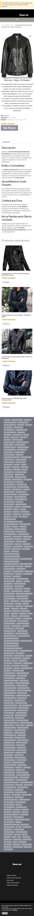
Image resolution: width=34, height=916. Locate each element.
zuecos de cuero (7, 419)
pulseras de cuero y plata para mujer (10, 494)
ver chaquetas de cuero (8, 427)
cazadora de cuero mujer (8, 789)
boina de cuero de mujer (27, 839)
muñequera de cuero (7, 546)
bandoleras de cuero (22, 841)
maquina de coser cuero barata (9, 568)
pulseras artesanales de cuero (21, 504)
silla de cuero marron (7, 469)
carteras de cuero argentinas (20, 802)
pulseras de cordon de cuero (9, 504)
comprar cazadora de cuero (8, 633)
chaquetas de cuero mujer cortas (9, 697)
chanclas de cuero (7, 762)
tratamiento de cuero (21, 432)
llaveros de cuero (19, 581)
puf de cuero (15, 516)
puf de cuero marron (7, 514)
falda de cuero (6, 613)
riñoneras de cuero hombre (21, 484)
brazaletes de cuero (25, 809)
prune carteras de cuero (23, 516)
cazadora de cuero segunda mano (10, 787)
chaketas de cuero (27, 767)
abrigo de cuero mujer (27, 846)
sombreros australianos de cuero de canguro (11, 457)
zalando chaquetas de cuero (23, 422)
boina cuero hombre (7, 841)
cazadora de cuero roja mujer (22, 787)
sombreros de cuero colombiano (9, 449)
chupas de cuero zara (23, 660)
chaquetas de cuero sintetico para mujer (11, 680)
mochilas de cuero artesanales (9, 566)
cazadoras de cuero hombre (9, 784)
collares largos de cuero (8, 655)
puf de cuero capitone (26, 514)
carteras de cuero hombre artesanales (10, 799)
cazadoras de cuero (19, 784)
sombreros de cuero (19, 454)
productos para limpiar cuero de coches (10, 524)
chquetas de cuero (7, 670)
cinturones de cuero (26, 658)
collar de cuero (6, 658)
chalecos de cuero (19, 767)
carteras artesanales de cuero (9, 807)
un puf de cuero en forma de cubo (9, 432)
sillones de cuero (7, 467)
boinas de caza (24, 834)
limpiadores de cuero (18, 588)
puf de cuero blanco (7, 516)
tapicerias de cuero (24, 437)
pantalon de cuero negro (17, 536)
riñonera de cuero (26, 489)
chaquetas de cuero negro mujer (9, 690)
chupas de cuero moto (18, 663)
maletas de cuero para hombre (18, 571)
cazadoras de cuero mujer (24, 777)
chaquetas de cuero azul (20, 725)
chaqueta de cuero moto (21, 747)
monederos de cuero (14, 551)
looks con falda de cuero (27, 573)
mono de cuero (6, 551)
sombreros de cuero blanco (19, 452)
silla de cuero (25, 469)
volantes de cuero (21, 424)
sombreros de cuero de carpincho (10, 447)
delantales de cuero (23, 613)
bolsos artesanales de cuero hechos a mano (11, 824)
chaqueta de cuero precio (8, 737)
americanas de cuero (7, 846)
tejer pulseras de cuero (14, 437)
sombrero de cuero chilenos (9, 459)
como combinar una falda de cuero (26, 650)
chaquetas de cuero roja (24, 680)
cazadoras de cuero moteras (9, 779)
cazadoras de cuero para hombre (22, 772)
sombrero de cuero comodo (26, 457)
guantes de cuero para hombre (26, 601)
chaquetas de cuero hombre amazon (10, 707)
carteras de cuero (19, 804)
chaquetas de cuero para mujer (9, 685)
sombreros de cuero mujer (8, 444)
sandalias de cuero (7, 479)
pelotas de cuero (23, 526)
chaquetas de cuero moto (8, 700)
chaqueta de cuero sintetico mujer (10, 735)
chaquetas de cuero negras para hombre (24, 690)
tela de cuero (6, 437)
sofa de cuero (23, 464)
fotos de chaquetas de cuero (9, 606)
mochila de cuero (28, 566)
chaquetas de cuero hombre (23, 707)
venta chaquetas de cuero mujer (21, 429)
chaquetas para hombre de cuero (9, 675)
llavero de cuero (26, 581)
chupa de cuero (16, 668)
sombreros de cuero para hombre (22, 442)
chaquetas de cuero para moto (22, 685)
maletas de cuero (18, 573)
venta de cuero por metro (18, 427)
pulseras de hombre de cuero (21, 491)
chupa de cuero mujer (24, 665)
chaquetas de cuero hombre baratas (25, 705)
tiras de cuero (26, 434)
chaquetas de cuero (29, 725)
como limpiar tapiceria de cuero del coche (11, 638)
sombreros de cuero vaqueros (17, 439)
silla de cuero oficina (24, 467)
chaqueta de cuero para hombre (22, 740)
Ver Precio (9, 127)
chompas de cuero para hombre (18, 670)
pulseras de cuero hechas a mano (20, 499)
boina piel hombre (7, 836)
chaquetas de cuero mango (8, 702)
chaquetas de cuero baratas (9, 725)
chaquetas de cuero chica (19, 717)
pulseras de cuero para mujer (23, 494)
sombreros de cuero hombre (20, 444)
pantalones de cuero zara (8, 529)
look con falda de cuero (16, 576)
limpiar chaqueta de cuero (19, 586)
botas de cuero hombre (16, 812)
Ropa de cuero (10, 25)
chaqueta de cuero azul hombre (20, 757)
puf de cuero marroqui (24, 511)
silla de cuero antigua (16, 469)
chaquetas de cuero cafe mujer (9, 720)
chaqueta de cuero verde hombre (19, 730)
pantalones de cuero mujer (21, 531)
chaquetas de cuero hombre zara (21, 702)
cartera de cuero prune (8, 809)
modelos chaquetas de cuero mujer (26, 563)
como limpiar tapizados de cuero (23, 635)
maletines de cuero (7, 571)
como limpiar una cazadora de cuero (10, 635)
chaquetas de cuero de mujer (22, 710)
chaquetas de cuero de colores (21, 712)
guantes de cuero (18, 603)
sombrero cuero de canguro (20, 462)
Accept (4, 913)
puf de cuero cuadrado (17, 514)
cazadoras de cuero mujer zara (9, 774)
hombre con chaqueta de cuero (22, 598)
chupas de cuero (7, 665)
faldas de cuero (6, 608)
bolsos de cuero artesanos (8, 819)
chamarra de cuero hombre (8, 767)
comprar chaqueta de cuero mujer (10, 630)
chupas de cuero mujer (8, 663)
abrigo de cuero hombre (8, 849)
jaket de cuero (27, 591)
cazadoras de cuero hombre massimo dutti (11, 782)
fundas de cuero (25, 603)
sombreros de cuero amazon (9, 454)
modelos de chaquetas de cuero (26, 558)
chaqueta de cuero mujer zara (9, 745)
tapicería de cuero (7, 439)
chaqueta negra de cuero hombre (9, 727)
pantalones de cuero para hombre (20, 529)
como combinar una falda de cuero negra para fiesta (13, 648)
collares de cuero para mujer (19, 655)
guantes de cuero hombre (8, 603)
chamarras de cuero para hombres (18, 762)
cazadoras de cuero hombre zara (21, 779)
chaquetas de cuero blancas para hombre (11, 722)
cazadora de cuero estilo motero (20, 792)
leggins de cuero (27, 588)
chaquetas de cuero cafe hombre (22, 720)
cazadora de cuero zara (28, 784)
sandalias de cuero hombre (19, 474)
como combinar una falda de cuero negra (11, 650)
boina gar (19, 836)
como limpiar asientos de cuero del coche (11, 643)
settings (15, 910)
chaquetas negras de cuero (22, 675)
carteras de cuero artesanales (24, 799)
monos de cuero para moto (17, 546)
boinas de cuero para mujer (18, 829)
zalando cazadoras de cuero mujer (10, 424)
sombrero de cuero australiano (21, 459)
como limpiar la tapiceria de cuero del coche (11, 640)
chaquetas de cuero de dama (9, 712)
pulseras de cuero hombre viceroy (20, 496)
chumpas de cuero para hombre (26, 668)
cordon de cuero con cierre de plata (23, 623)
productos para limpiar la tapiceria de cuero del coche (13, 521)
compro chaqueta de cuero (8, 628)
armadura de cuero (16, 844)
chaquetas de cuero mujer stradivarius (23, 695)
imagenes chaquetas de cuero (9, 596)
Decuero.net (23, 15)
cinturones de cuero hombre (16, 658)
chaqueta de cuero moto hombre (9, 747)
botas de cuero (24, 812)
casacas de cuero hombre (26, 794)
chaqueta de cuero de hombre (21, 752)
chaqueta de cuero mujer (20, 745)
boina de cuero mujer (7, 839)
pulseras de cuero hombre (8, 499)
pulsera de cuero (17, 506)
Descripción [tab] (6, 142)
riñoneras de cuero (7, 489)
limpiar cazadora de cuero (8, 588)
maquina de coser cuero (21, 568)
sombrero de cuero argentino (9, 462)
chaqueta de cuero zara (8, 730)
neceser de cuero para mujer (9, 541)
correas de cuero (18, 618)
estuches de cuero (14, 613)
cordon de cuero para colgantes (9, 623)
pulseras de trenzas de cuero (9, 491)
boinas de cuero (17, 834)
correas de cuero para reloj (8, 618)
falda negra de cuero (23, 608)
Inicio (3, 25)
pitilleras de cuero (7, 526)
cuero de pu (30, 613)
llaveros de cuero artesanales (9, 581)
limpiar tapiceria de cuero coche (20, 583)
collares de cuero (29, 655)
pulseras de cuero (20, 501)
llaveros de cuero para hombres (9, 578)
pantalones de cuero (7, 536)
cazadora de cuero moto (19, 789)
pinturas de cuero (15, 526)
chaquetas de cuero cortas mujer (20, 715)
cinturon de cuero (7, 660)
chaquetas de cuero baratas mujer (26, 722)
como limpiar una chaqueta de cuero (22, 633)
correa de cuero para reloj (27, 618)
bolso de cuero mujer (24, 824)
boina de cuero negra (26, 836)
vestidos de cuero (29, 424)
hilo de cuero (6, 601)
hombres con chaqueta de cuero (9, 598)
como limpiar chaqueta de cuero (26, 640)
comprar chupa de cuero (19, 628)
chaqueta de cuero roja (21, 735)
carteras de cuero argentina (9, 804)
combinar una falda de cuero (9, 653)
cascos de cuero (7, 794)
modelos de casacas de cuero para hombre (11, 561)
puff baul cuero (23, 509)
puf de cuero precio (7, 511)
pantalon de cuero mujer (27, 536)
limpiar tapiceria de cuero (8, 586)
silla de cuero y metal (15, 467)
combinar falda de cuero (20, 653)
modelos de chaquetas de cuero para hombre (11, 556)
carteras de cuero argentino (9, 802)
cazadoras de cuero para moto (9, 772)
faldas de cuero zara (19, 606)
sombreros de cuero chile (8, 452)
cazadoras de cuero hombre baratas (27, 782)
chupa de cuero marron (8, 668)
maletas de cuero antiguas (8, 573)
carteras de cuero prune (19, 797)
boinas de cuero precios (8, 829)
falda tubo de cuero (15, 608)
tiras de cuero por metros (17, 434)
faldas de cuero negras (28, 606)
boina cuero (15, 841)
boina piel (14, 836)
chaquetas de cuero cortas (8, 717)
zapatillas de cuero (28, 419)
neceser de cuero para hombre (21, 541)
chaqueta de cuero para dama (9, 742)
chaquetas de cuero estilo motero (10, 710)
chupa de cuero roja (15, 665)
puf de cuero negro (16, 511)
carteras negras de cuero (8, 797)
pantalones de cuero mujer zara (9, 531)
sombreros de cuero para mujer (9, 442)
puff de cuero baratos (7, 509)
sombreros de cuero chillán (21, 449)
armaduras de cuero (7, 844)
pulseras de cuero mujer (8, 496)
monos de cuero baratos (28, 546)
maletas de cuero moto (29, 571)
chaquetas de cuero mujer (21, 697)
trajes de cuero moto (7, 434)
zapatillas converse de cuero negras (10, 422)
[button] (17, 19)
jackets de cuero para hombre (9, 593)
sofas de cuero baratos (8, 464)
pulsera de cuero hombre (8, 506)
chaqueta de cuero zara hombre (22, 727)
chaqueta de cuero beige (8, 757)
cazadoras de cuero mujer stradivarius (23, 774)
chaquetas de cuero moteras (20, 700)
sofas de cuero (16, 464)
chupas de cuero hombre (28, 663)
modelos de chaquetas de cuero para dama (11, 558)
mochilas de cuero (20, 566)
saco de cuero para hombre (17, 479)
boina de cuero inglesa (17, 839)
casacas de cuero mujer (16, 794)
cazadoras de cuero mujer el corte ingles (11, 777)
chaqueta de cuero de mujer (9, 752)
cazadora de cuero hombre (8, 792)
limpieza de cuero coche (8, 583)
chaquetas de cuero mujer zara (16, 119)
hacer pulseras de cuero (15, 601)
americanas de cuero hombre (26, 844)
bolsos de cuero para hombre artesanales (11, 814)
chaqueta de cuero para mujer (20, 737)
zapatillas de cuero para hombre (17, 419)
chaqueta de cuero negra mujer (21, 742)
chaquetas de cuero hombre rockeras (10, 705)
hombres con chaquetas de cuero (22, 596)
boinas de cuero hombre (8, 834)
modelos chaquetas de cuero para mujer (11, 563)
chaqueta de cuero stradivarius (20, 732)
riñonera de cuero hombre (17, 489)
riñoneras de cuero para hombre (9, 484)
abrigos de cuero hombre (18, 846)
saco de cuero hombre (27, 479)
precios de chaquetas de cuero (25, 524)
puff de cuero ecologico (26, 506)
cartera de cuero (16, 809)
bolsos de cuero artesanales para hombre (22, 819)
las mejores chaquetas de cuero (17, 591)
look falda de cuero (7, 576)
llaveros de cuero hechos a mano (22, 578)
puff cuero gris (16, 509)
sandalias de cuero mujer (8, 474)
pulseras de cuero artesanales (9, 501)
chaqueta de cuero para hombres (9, 740)
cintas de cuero (14, 660)
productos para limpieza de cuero (9, 519)
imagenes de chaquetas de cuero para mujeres (24, 593)
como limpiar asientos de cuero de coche (11, 645)
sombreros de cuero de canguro (23, 447)
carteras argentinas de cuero (21, 807)
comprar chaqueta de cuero (22, 630)
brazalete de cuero (7, 812)
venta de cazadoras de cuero (9, 429)
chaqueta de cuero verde (8, 732)
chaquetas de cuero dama (8, 715)
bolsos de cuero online (24, 814)
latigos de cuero (7, 591)
